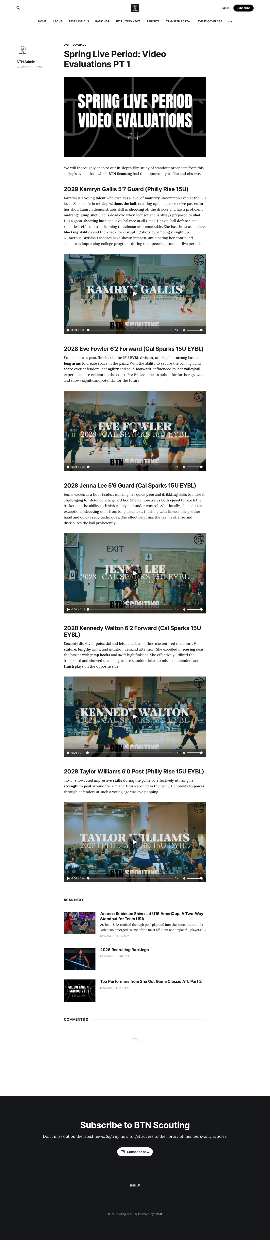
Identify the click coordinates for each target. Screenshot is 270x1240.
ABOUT (57, 21)
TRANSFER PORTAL (179, 21)
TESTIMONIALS (79, 21)
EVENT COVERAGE (210, 21)
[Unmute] (184, 330)
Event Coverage (75, 44)
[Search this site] (18, 8)
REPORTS (153, 21)
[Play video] (135, 294)
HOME (42, 21)
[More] (230, 21)
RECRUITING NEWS (128, 21)
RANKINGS (102, 21)
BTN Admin (25, 62)
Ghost (158, 1214)
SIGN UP (134, 1185)
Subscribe (243, 8)
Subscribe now (138, 1152)
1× (176, 330)
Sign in (225, 8)
